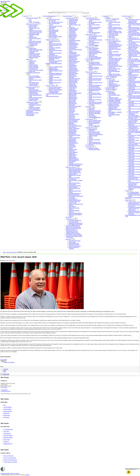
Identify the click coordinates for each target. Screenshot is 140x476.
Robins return (131, 79)
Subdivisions (52, 49)
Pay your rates (52, 20)
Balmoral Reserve (73, 35)
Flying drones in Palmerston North (74, 234)
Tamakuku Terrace (93, 56)
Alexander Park (72, 23)
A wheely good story (133, 44)
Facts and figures (33, 45)
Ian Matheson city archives (32, 112)
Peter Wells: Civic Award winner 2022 (134, 135)
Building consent (53, 68)
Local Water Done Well (94, 51)
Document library (90, 127)
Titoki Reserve (72, 145)
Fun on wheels (72, 242)
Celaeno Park (72, 41)
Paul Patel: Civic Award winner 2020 (133, 138)
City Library (6, 431)
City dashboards (89, 145)
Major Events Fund (112, 63)
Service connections (33, 67)
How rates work (52, 37)
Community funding (110, 39)
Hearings (91, 31)
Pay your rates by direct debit (55, 22)
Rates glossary (52, 34)
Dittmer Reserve (72, 60)
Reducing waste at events (35, 42)
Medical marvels (132, 85)
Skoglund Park (72, 140)
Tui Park (71, 148)
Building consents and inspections (54, 63)
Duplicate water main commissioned (133, 113)
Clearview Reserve (73, 47)
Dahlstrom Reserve (73, 56)
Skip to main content (5, 1)
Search (49, 12)
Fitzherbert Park (72, 66)
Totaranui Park (72, 146)
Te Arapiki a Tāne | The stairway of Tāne (74, 202)
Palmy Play (68, 239)
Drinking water (32, 60)
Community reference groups (115, 99)
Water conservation (33, 66)
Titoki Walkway (72, 206)
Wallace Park (72, 153)
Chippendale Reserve (74, 44)
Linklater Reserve (73, 90)
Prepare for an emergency (35, 77)
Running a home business (94, 113)
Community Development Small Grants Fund (114, 47)
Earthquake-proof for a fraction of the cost (133, 75)
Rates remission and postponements (53, 32)
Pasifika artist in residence (114, 85)
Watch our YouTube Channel (10, 459)
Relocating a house (53, 55)
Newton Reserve (73, 107)
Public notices (128, 200)
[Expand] (29, 16)
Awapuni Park (72, 32)
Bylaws (90, 141)
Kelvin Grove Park (73, 82)
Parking (28, 47)
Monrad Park (72, 104)
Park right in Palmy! (33, 57)
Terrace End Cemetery (34, 108)
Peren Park (71, 123)
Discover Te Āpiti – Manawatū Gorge (132, 49)
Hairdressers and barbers (94, 112)
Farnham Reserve (73, 65)
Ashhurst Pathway (73, 173)
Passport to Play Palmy (74, 244)
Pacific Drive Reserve (74, 114)
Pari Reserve (72, 118)
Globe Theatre (111, 37)
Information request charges (95, 89)
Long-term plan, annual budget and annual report (94, 132)
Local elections (89, 119)
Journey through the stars (134, 64)
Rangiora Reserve (73, 131)
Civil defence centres (34, 82)
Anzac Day (111, 82)
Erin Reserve (72, 64)
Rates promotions (53, 35)
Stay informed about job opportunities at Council (94, 63)
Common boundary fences (72, 232)
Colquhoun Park (72, 52)
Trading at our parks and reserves (73, 228)
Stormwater (31, 63)
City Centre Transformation (95, 57)
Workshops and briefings (94, 32)
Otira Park (71, 112)
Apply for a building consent (55, 66)
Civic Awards (111, 79)
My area (107, 17)
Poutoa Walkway (73, 198)
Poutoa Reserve (72, 127)
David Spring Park (73, 58)
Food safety (91, 109)
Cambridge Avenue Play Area (76, 164)
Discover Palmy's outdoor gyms (73, 227)
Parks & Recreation (67, 16)
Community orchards (113, 97)
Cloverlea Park (72, 48)
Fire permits (91, 114)
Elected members (93, 38)
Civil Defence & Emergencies (33, 72)
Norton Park (72, 108)
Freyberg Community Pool (75, 220)
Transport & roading (31, 87)
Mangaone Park (72, 95)
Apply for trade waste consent (36, 70)
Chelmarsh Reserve (73, 43)
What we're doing (90, 47)
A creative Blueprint (133, 65)
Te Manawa (6, 441)
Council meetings (90, 18)
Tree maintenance (30, 115)
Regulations (88, 106)
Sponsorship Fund (112, 70)
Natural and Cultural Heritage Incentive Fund (115, 66)
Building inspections (53, 69)
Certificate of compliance (55, 47)
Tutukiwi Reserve (73, 149)
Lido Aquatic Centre (73, 221)
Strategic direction (93, 129)
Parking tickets (32, 48)
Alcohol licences (92, 116)
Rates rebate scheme (53, 30)
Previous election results (94, 125)
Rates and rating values (54, 19)
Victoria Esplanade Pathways (75, 213)
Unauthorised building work (55, 73)
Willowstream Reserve (74, 160)
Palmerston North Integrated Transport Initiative (95, 53)
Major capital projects (94, 48)
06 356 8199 (4, 389)
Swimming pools (70, 219)
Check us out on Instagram (10, 457)
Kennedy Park (72, 83)
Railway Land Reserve (74, 128)
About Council (89, 34)
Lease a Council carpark (34, 56)
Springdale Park (72, 141)
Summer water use (33, 64)
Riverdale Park (72, 133)
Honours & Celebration (9, 362)
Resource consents (50, 85)
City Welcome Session (133, 192)
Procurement (89, 146)
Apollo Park (71, 27)
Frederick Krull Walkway (75, 183)
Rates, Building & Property (49, 16)
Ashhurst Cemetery (33, 103)
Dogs (30, 20)
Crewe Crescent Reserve (74, 55)
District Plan (91, 130)
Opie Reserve (72, 111)
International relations (94, 45)
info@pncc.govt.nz (6, 391)
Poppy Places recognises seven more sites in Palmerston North (134, 21)
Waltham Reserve (73, 154)
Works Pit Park (72, 161)
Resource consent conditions (55, 89)
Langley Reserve (73, 87)
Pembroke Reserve (73, 122)
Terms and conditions (5, 473)
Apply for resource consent (55, 87)
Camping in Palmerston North (73, 225)
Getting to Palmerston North (35, 97)
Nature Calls (32, 71)
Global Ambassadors (113, 86)
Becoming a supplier (93, 148)
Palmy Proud (128, 198)
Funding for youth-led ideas (114, 75)
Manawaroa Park (73, 94)
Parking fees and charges (94, 93)
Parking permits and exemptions (33, 51)
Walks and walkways (71, 167)
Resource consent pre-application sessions (54, 91)
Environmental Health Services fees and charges (94, 87)
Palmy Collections (33, 25)
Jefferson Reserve (73, 76)
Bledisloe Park (72, 37)
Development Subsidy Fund (114, 54)
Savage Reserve (72, 139)
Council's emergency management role (34, 84)
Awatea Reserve (72, 34)
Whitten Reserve (72, 157)
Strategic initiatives (93, 49)
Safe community (112, 93)
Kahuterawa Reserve (73, 79)
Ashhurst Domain (73, 30)
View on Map (4, 387)
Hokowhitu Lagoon (73, 73)
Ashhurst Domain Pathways (75, 169)
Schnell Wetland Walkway (75, 200)
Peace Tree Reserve (73, 120)
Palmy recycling (33, 26)
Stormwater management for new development (55, 61)
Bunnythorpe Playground (74, 165)
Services (25, 16)
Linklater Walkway (73, 187)
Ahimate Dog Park (73, 20)
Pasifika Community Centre (114, 31)
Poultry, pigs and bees (34, 22)
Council (84, 16)
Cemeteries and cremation (32, 102)
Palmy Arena (111, 36)
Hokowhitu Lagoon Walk (75, 185)
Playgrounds (69, 217)
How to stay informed (34, 76)
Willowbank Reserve (73, 158)
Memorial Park (72, 101)
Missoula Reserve (73, 103)
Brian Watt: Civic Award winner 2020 (134, 146)
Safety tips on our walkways (75, 168)
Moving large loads (33, 93)
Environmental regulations (95, 117)
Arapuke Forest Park (73, 28)
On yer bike (131, 62)
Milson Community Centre (114, 27)
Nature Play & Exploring (74, 240)
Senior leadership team (94, 42)
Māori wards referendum (94, 122)
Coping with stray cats (133, 37)
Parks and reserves (70, 18)
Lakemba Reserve (73, 86)
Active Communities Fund (114, 41)
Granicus (27, 474)
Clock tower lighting (110, 87)
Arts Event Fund (112, 42)
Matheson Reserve (73, 98)
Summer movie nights (113, 104)
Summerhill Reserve (73, 143)
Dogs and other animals (31, 18)
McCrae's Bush (72, 99)
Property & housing (50, 39)
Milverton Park (72, 102)
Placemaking (111, 92)
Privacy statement (15, 473)
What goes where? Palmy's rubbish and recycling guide (35, 31)
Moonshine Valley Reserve (75, 106)
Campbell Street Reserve (74, 40)
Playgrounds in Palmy (74, 243)
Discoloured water (33, 68)
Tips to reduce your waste (35, 41)
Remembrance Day (112, 83)
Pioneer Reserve (72, 124)
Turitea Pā (71, 162)
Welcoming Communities (114, 100)
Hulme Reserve (72, 74)
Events (127, 190)
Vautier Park (72, 150)
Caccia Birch (72, 39)
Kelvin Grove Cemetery (34, 107)
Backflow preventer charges (95, 78)
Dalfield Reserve (73, 57)
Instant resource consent (54, 88)
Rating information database (55, 36)
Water (27, 59)
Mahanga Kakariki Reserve (75, 93)
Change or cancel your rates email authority (55, 26)
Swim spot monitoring (133, 58)
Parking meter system (34, 55)
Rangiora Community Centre (115, 32)
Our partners (91, 43)
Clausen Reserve (73, 45)
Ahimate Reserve (73, 22)
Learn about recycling (34, 33)
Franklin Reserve (73, 68)
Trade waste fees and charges (95, 102)
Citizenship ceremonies (113, 81)
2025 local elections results (95, 120)
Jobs (5, 405)
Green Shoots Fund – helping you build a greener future (115, 59)
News (126, 18)
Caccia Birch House (113, 35)
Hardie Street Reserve (74, 70)
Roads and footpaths (34, 89)
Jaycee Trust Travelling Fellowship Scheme (113, 61)
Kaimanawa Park (73, 81)
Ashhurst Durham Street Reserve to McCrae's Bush (75, 172)
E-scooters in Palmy (33, 99)
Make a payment (30, 114)
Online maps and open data (52, 96)
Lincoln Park (72, 89)
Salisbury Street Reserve (74, 137)
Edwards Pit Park (73, 62)
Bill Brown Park (72, 36)
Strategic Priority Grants (114, 74)
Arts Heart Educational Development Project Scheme (115, 44)
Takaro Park (71, 144)
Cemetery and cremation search (33, 110)
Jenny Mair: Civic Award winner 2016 (134, 175)
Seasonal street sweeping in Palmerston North (35, 91)
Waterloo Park (72, 156)
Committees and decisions (95, 27)
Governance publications (94, 139)
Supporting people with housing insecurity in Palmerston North (113, 107)
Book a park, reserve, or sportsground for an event (72, 230)
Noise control (92, 108)
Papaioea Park (72, 116)
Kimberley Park (72, 85)
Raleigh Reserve (72, 129)
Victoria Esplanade (73, 152)
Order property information (55, 43)
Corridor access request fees (95, 85)
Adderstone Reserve (73, 19)
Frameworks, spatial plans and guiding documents (96, 135)
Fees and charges (90, 71)
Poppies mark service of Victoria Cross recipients (134, 28)
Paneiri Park (71, 115)
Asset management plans (94, 142)
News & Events (126, 16)
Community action (33, 43)
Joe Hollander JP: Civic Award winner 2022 (133, 129)
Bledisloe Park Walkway (74, 177)
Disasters (31, 78)
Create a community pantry (114, 102)
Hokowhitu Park (72, 72)
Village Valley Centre (113, 34)
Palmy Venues (7, 439)
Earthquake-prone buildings (55, 57)
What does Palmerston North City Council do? (95, 36)
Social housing (29, 111)
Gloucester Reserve (73, 69)
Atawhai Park (72, 31)
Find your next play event (75, 246)
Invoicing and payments (94, 149)
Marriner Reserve (73, 97)
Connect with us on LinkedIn (10, 462)
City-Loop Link (72, 179)
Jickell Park (71, 77)
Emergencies (6, 417)
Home (4, 252)
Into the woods (131, 83)
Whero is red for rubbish (134, 111)
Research (91, 138)
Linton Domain (72, 91)
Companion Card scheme (114, 101)
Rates (47, 18)
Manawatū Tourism (8, 437)
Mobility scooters (33, 100)
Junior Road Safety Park (74, 78)
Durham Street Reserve (74, 61)
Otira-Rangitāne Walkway (75, 193)
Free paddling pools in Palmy (75, 224)
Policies (90, 137)
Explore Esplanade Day (133, 193)
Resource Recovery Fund (114, 68)
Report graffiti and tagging (95, 110)
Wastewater (31, 62)
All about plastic (33, 37)
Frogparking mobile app (34, 53)
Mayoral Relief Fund (113, 64)
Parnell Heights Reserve (74, 119)
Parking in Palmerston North (35, 49)
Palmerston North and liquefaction (54, 59)
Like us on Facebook (8, 455)
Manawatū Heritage (8, 435)
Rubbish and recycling (31, 24)
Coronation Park (72, 53)
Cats (30, 19)
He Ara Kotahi (72, 184)
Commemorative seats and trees (73, 233)
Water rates (51, 28)
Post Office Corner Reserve (75, 125)
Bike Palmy (32, 88)
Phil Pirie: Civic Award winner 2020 (133, 141)
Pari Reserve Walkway (74, 194)
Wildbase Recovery (8, 443)
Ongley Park (72, 110)
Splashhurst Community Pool (75, 223)
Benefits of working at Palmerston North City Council (94, 69)
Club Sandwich (7, 433)
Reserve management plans (95, 143)
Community (105, 16)
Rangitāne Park (72, 132)
